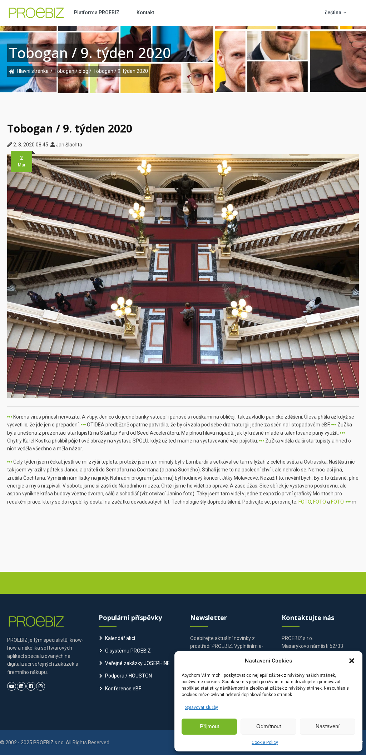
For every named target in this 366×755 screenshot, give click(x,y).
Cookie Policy (265, 742)
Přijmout (209, 726)
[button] (351, 660)
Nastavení (328, 726)
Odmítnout (268, 726)
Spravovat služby (201, 707)
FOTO (304, 502)
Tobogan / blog (71, 71)
